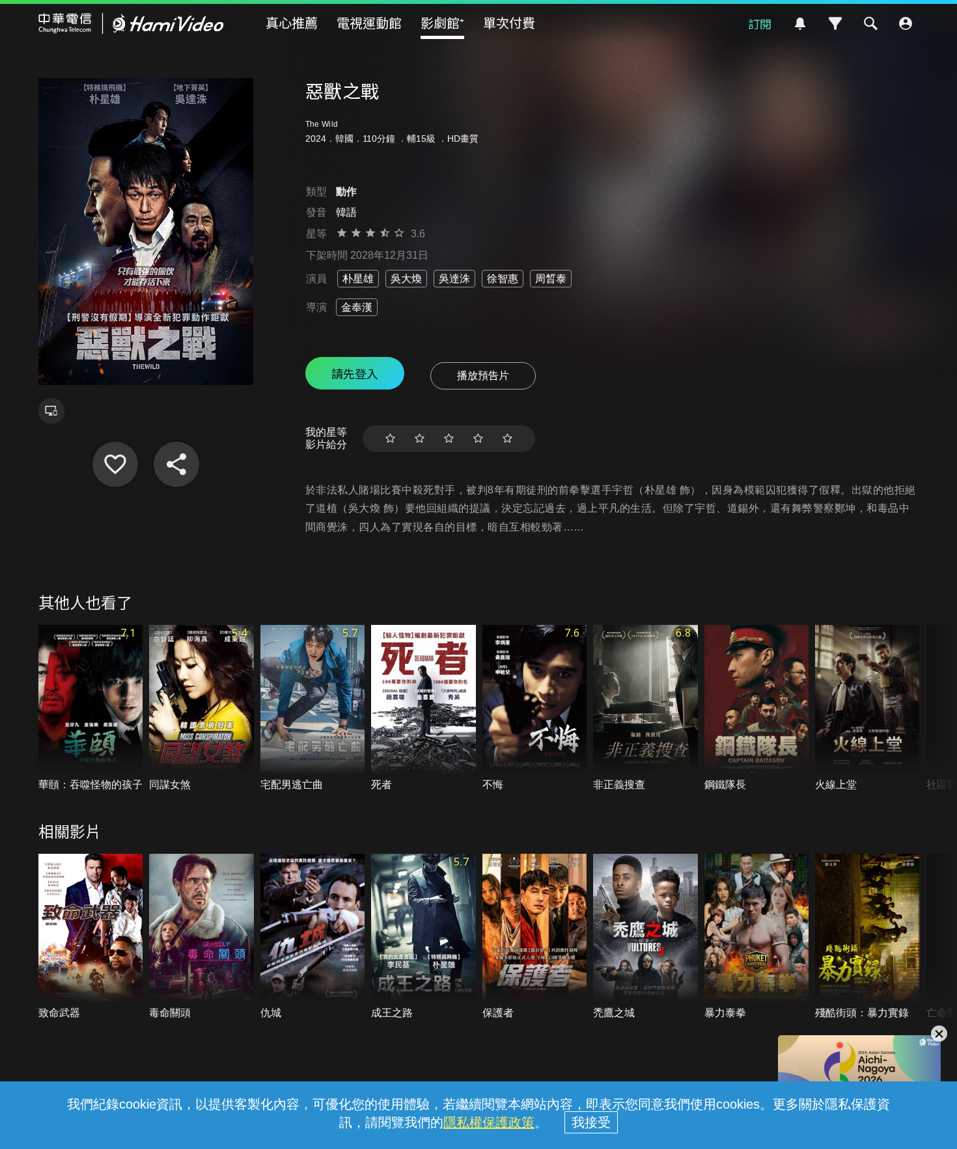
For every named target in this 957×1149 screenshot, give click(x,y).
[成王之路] (423, 937)
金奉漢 (356, 307)
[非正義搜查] (645, 708)
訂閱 (759, 23)
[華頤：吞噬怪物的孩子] (90, 708)
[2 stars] (419, 438)
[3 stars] (449, 438)
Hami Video (131, 23)
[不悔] (534, 708)
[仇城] (312, 937)
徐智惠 (502, 278)
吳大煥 (406, 278)
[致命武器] (90, 937)
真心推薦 (292, 22)
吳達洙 (454, 278)
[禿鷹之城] (645, 937)
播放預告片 (483, 375)
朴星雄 (358, 278)
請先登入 (354, 373)
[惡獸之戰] (115, 464)
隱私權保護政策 (488, 1122)
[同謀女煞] (201, 708)
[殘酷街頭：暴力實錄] (867, 937)
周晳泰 (550, 278)
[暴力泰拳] (756, 937)
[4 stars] (478, 438)
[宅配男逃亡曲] (312, 708)
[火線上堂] (867, 708)
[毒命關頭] (201, 937)
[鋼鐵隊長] (756, 708)
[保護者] (534, 937)
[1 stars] (390, 438)
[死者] (423, 708)
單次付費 (509, 22)
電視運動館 (369, 22)
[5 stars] (507, 438)
